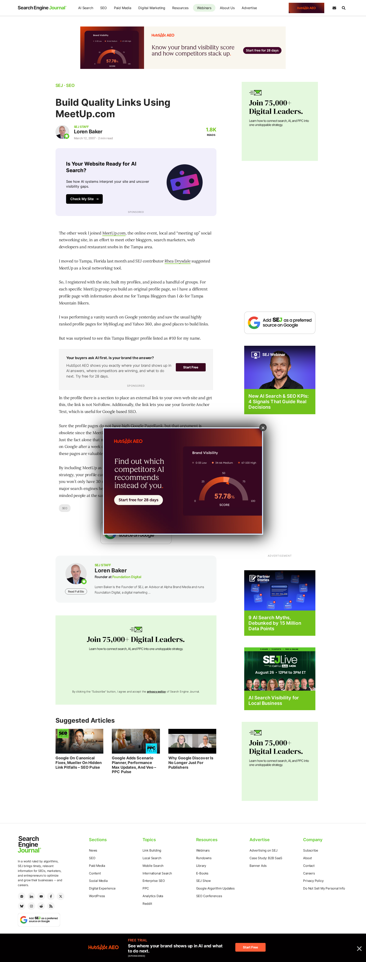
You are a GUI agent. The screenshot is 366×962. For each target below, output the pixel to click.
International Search (157, 873)
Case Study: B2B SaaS (266, 858)
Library (201, 866)
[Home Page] (42, 8)
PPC (146, 888)
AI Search (85, 8)
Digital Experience (102, 888)
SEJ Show (203, 881)
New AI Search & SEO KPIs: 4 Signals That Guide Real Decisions (278, 401)
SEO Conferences (209, 896)
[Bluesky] (21, 906)
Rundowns (204, 858)
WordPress (97, 896)
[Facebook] (51, 896)
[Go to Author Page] (62, 132)
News (93, 850)
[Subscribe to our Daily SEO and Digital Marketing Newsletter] (334, 8)
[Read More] (279, 590)
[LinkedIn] (31, 896)
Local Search (152, 858)
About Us (227, 8)
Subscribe (310, 850)
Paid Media (122, 8)
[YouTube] (41, 896)
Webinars (204, 8)
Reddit (147, 904)
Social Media (98, 881)
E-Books (202, 873)
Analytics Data (153, 896)
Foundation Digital (126, 577)
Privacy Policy (313, 881)
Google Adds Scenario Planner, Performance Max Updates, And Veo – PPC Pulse (134, 765)
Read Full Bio (76, 591)
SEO (103, 8)
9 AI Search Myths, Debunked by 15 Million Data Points (274, 623)
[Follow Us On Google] (280, 322)
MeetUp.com (114, 233)
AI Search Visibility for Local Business (273, 700)
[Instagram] (31, 906)
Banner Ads (258, 866)
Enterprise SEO (154, 881)
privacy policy (156, 691)
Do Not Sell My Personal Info (324, 888)
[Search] (343, 8)
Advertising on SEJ (263, 850)
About (307, 858)
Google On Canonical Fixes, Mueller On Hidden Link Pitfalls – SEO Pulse (78, 762)
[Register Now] (279, 367)
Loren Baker (88, 131)
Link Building (152, 850)
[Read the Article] (79, 741)
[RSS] (51, 906)
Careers (309, 873)
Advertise (249, 8)
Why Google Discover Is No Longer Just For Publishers (190, 762)
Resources (180, 8)
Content (95, 873)
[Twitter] (60, 896)
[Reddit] (41, 906)
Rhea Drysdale (177, 261)
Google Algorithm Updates (215, 888)
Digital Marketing (151, 8)
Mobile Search (153, 866)
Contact (309, 866)
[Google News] (21, 896)
